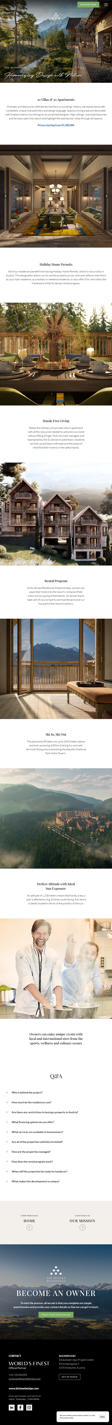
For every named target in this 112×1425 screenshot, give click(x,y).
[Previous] (6, 196)
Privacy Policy (21, 1399)
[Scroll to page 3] (58, 243)
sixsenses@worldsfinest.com (25, 1378)
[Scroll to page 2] (56, 243)
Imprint (11, 1399)
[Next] (106, 196)
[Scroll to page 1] (53, 243)
